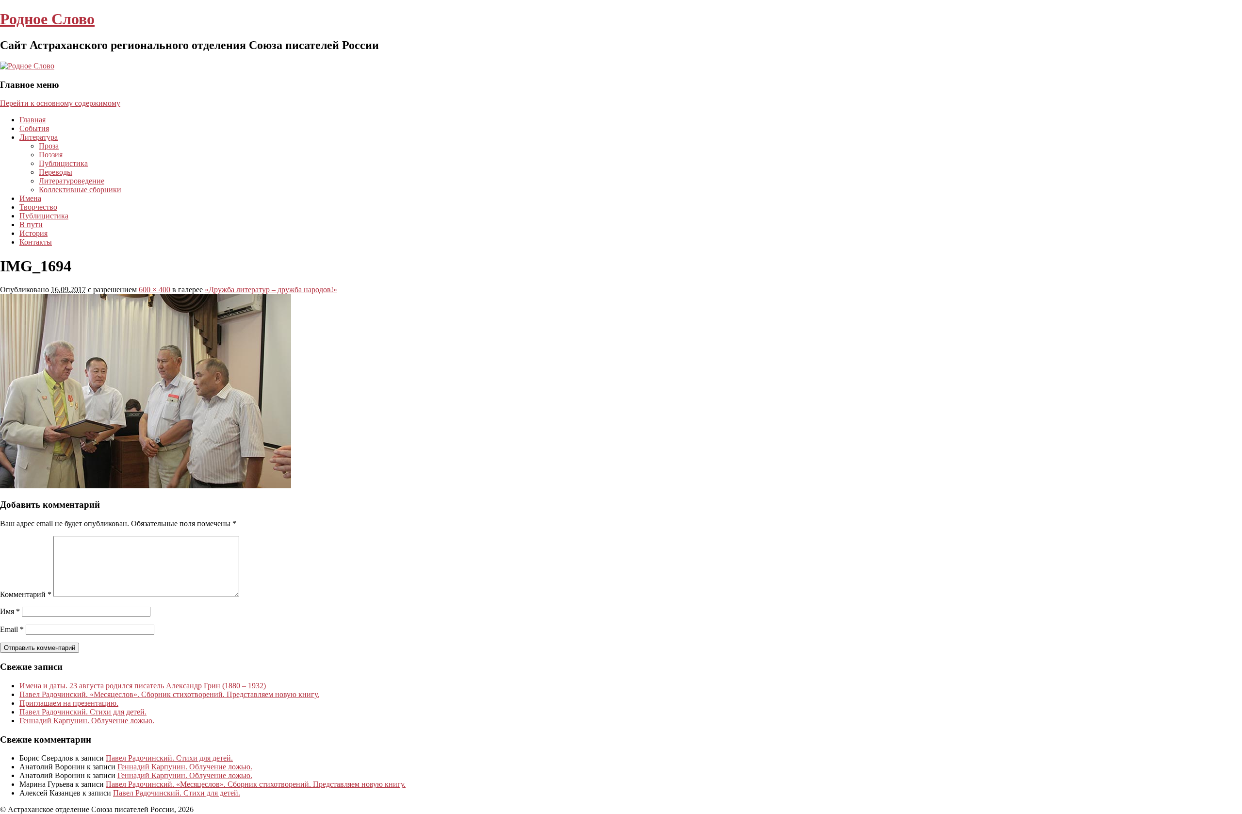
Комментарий (25, 594)
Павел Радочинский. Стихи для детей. (83, 712)
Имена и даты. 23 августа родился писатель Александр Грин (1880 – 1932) (142, 685)
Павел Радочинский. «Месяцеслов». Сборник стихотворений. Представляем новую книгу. (169, 694)
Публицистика (63, 163)
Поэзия (51, 154)
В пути (31, 224)
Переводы (55, 172)
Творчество (38, 207)
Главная (32, 120)
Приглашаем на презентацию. (68, 703)
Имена (30, 198)
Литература (38, 137)
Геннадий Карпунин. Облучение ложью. (86, 720)
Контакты (35, 242)
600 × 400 (154, 289)
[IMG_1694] (145, 486)
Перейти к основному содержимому (60, 103)
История (33, 233)
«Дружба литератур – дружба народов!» (271, 289)
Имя (10, 611)
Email (12, 629)
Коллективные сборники (80, 189)
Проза (49, 146)
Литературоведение (71, 181)
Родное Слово (47, 19)
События (34, 128)
